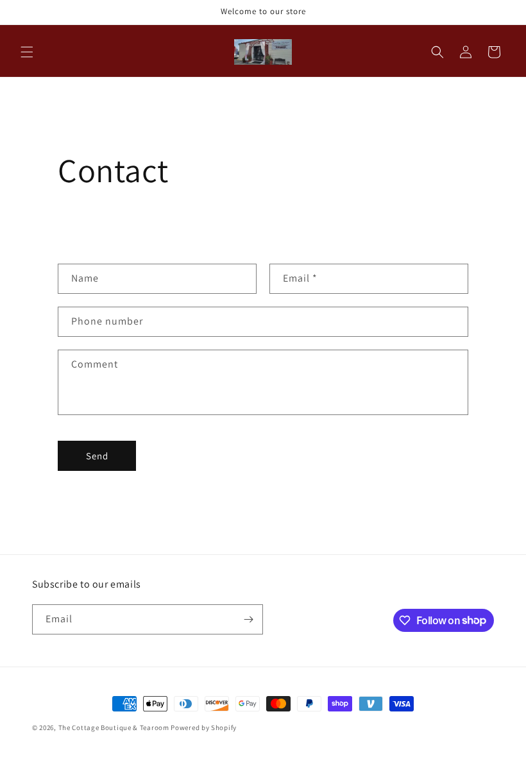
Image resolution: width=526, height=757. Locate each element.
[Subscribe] (248, 619)
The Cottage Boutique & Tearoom (113, 727)
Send (97, 456)
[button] (27, 52)
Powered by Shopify (204, 727)
